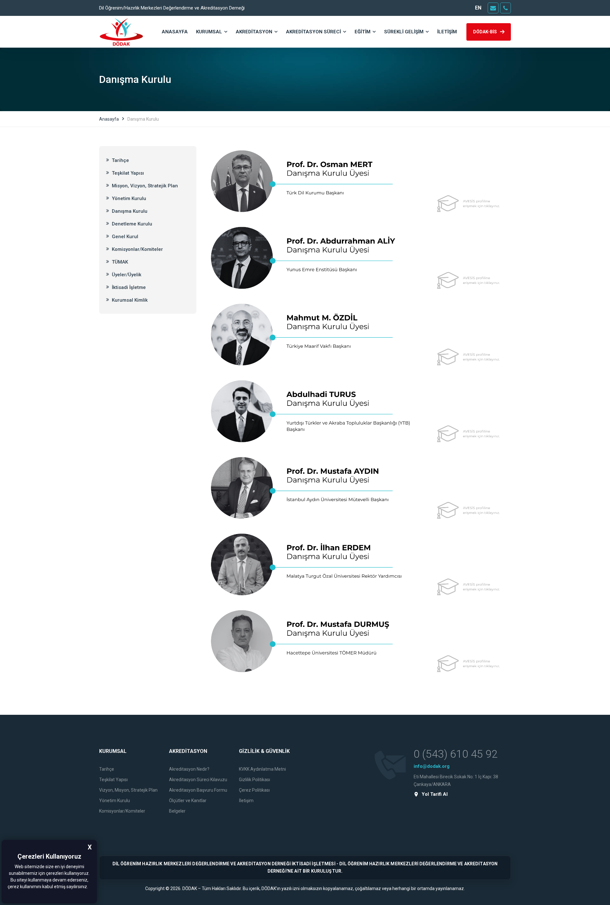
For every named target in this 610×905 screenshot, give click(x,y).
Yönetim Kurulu (128, 198)
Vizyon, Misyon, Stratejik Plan (128, 790)
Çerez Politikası (254, 790)
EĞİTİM (362, 32)
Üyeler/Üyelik (126, 275)
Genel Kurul (124, 236)
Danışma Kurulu (129, 211)
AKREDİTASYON (254, 32)
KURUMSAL (209, 32)
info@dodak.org (432, 766)
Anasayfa (109, 119)
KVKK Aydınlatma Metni (262, 769)
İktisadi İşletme (128, 287)
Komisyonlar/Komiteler (137, 249)
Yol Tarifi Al (435, 794)
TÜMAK (119, 262)
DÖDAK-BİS (485, 31)
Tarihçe (120, 160)
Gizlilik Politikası (254, 779)
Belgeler (177, 811)
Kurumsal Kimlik (129, 300)
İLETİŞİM (447, 32)
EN (478, 8)
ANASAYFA (175, 32)
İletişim (246, 800)
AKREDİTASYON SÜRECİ (313, 32)
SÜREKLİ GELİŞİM (404, 32)
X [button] (90, 847)
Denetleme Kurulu (131, 224)
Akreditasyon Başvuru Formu (198, 790)
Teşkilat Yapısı (127, 173)
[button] (90, 887)
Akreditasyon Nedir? (189, 769)
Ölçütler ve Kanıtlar (188, 800)
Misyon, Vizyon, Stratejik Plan (144, 186)
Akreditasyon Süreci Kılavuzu (198, 779)
